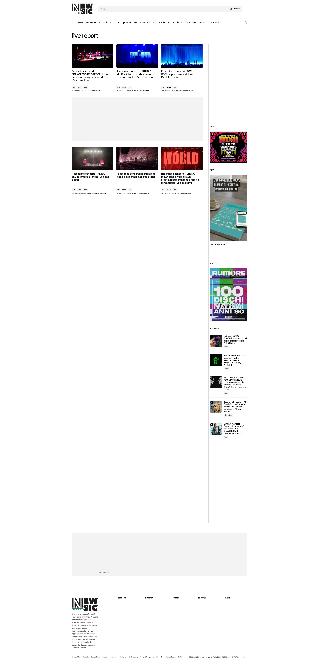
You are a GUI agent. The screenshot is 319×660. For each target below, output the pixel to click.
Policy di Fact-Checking (129, 657)
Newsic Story (76, 657)
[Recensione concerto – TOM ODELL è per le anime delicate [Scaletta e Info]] (182, 56)
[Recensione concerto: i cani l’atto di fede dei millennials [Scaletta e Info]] (137, 158)
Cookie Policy (96, 657)
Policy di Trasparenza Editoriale (151, 657)
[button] (73, 22)
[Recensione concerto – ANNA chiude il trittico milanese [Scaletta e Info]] (92, 158)
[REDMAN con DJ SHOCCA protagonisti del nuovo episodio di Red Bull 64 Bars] (216, 341)
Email (227, 597)
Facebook (121, 597)
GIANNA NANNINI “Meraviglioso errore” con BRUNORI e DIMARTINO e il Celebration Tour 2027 (234, 429)
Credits (86, 657)
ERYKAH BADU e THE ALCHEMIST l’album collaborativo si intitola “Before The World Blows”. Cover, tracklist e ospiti (235, 383)
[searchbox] (163, 9)
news (79, 87)
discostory (228, 415)
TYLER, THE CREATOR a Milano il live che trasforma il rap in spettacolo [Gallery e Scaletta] (235, 360)
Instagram (149, 597)
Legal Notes (114, 657)
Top (85, 87)
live (74, 87)
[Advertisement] (137, 118)
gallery (226, 369)
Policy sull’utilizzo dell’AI (173, 657)
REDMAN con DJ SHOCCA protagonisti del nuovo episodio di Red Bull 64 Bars (235, 339)
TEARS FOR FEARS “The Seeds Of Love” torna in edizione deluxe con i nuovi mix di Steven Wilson (235, 407)
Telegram (202, 597)
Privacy (105, 657)
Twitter (176, 597)
